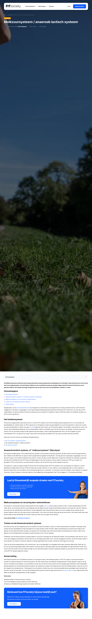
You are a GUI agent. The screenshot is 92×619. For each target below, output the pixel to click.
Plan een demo (79, 6)
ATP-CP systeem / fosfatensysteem (15, 440)
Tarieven (51, 6)
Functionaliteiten (30, 6)
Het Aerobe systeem (11, 445)
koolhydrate (19, 407)
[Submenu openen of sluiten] (36, 6)
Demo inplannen (13, 603)
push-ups (46, 506)
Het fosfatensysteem (12, 394)
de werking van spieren (23, 518)
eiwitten (32, 427)
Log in (68, 6)
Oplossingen (42, 6)
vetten (28, 407)
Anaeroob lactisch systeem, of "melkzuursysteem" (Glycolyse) (24, 397)
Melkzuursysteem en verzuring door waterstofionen (21, 399)
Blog (5, 14)
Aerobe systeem (67, 570)
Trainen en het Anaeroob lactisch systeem (18, 401)
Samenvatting (10, 404)
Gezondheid (10, 14)
